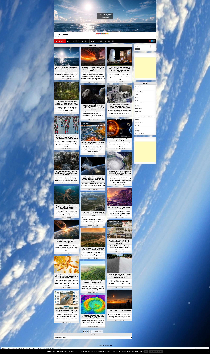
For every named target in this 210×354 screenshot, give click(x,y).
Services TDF (76, 41)
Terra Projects (105, 14)
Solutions (84, 41)
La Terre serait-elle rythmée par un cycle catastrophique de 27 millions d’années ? (93, 69)
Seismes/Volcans (126, 88)
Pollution (92, 160)
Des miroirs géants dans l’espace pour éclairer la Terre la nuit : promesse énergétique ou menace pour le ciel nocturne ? (93, 179)
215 (92, 331)
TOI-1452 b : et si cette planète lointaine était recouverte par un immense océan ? (66, 69)
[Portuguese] (105, 33)
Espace (67, 51)
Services (137, 125)
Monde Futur (138, 111)
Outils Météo (138, 114)
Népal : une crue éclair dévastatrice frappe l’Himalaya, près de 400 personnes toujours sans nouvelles (119, 106)
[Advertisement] (147, 67)
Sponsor (100, 41)
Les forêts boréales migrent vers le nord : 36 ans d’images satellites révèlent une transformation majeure (66, 103)
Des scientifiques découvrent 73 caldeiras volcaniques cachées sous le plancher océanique (93, 316)
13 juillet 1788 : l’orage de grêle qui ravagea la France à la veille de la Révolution (119, 241)
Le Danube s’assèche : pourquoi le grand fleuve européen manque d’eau (66, 311)
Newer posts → (98, 331)
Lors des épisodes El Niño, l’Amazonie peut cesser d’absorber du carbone (93, 248)
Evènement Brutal (93, 51)
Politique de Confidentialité (156, 351)
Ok (146, 351)
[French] (101, 33)
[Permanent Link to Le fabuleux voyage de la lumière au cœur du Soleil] (119, 128)
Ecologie (96, 265)
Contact (93, 41)
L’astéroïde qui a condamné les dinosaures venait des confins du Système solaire (66, 241)
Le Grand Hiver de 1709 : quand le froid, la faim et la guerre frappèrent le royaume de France (66, 173)
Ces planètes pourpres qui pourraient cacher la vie (119, 208)
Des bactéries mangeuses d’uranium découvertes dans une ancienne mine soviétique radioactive (66, 276)
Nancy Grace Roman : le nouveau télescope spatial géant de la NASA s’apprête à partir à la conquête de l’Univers (119, 70)
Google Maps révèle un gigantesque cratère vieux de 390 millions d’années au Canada (93, 213)
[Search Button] (154, 41)
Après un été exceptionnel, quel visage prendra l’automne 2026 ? (93, 143)
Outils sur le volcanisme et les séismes (145, 116)
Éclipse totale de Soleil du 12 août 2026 (119, 310)
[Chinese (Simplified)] (97, 33)
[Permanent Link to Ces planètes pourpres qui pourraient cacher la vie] (119, 197)
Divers (71, 189)
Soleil (120, 123)
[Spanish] (107, 33)
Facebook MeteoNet (109, 41)
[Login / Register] (152, 41)
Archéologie (64, 189)
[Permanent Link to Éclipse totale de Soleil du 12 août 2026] (119, 299)
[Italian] (103, 33)
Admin (63, 78)
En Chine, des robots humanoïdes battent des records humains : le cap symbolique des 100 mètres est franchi (66, 137)
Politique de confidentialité (105, 345)
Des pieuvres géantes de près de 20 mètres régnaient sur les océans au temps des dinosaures (66, 207)
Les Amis (137, 105)
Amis (68, 41)
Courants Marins (139, 91)
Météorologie (93, 126)
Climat (67, 85)
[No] (208, 351)
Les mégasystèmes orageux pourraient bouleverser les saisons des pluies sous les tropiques (119, 173)
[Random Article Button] (150, 41)
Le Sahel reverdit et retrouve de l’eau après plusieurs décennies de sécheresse (93, 282)
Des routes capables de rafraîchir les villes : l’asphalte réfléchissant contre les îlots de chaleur (119, 276)
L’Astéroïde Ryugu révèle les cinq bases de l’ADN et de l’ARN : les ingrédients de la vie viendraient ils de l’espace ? (93, 107)
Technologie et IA (67, 119)
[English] (99, 33)
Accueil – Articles (59, 41)
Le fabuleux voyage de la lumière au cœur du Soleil (119, 139)
